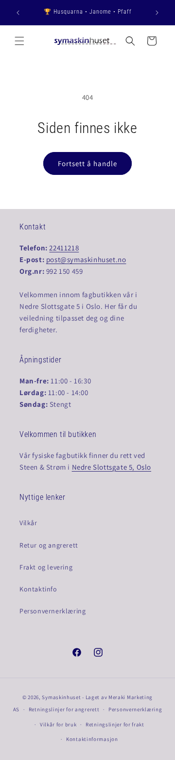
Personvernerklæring (52, 611)
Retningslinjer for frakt (115, 724)
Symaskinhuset (61, 697)
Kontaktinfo (38, 589)
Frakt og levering (45, 567)
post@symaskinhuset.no (86, 259)
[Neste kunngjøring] (157, 12)
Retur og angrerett (48, 545)
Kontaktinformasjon (92, 739)
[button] (19, 41)
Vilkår (28, 522)
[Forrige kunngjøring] (18, 12)
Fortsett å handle (87, 163)
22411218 (64, 247)
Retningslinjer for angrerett (64, 709)
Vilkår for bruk (58, 724)
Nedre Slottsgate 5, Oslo (111, 467)
